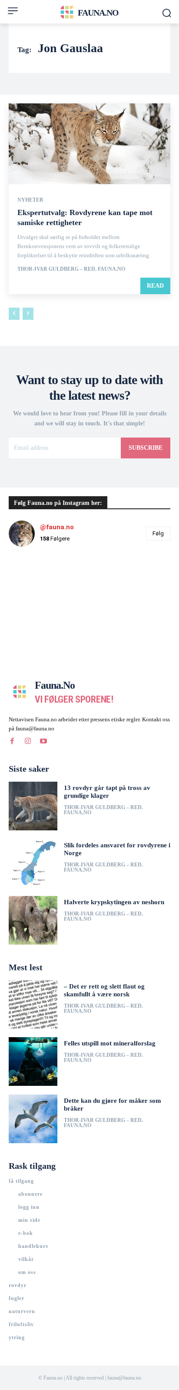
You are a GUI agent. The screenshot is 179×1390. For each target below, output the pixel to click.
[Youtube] (43, 741)
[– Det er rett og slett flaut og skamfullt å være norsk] (33, 1004)
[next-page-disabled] (28, 314)
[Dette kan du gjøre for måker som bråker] (33, 1119)
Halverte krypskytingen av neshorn (114, 902)
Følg (158, 533)
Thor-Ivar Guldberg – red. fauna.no (71, 269)
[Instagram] (27, 741)
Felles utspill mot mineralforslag (110, 1043)
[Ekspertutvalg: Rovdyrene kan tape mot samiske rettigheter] (89, 143)
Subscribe (145, 448)
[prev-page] (14, 314)
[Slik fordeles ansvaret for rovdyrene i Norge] (33, 863)
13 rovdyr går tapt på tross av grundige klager (107, 791)
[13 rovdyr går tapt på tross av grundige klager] (33, 806)
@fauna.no (57, 527)
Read (155, 285)
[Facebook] (12, 741)
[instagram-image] (36, 580)
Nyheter (30, 199)
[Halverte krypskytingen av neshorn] (33, 920)
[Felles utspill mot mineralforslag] (33, 1061)
